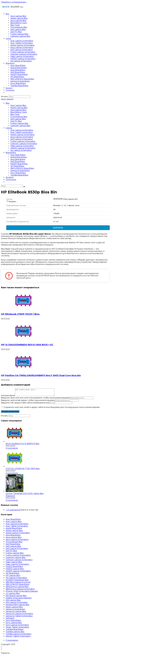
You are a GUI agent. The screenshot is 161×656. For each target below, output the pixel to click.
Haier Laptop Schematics (22, 146)
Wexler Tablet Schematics (18, 636)
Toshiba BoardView (19, 175)
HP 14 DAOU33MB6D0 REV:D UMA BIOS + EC (27, 344)
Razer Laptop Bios (14, 607)
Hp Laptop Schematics (21, 150)
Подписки (11, 179)
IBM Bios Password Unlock (18, 582)
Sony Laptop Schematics (17, 625)
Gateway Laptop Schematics (23, 143)
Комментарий (8, 395)
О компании (14, 510)
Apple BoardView (18, 157)
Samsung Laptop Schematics (19, 613)
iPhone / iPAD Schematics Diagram (22, 591)
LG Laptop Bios (13, 593)
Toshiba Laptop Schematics (18, 634)
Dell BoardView (17, 161)
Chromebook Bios (18, 117)
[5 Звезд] (62, 199)
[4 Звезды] (60, 199)
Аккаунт (10, 177)
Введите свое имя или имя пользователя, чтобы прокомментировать (35, 398)
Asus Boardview (17, 159)
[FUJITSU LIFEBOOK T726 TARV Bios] (14, 466)
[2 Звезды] (56, 199)
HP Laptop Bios (13, 575)
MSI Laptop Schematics (17, 602)
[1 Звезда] (54, 199)
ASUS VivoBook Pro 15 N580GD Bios (22, 443)
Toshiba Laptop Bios (15, 631)
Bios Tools (15, 114)
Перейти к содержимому (13, 2)
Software (10, 618)
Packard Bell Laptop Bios (17, 605)
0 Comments (12, 448)
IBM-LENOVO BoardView (22, 168)
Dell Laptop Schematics (21, 139)
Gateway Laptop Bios (20, 125)
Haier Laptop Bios (14, 562)
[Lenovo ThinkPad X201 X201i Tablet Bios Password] (14, 491)
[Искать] (24, 186)
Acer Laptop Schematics (21, 130)
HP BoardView (17, 166)
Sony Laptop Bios (14, 622)
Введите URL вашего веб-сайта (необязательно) (25, 403)
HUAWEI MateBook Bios (17, 580)
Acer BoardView (17, 155)
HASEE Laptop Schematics (22, 148)
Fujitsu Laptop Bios (19, 123)
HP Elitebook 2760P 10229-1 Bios (20, 314)
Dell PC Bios (16, 121)
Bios (7, 103)
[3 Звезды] (58, 199)
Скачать (58, 227)
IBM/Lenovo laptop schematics (20, 589)
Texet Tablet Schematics (17, 627)
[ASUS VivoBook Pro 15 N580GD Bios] (14, 441)
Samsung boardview (20, 170)
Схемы (9, 128)
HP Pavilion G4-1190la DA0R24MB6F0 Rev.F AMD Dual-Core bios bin (41, 375)
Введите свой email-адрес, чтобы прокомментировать (28, 400)
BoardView (11, 152)
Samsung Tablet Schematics (19, 616)
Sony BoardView (18, 173)
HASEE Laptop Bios (15, 569)
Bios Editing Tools (18, 112)
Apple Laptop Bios (18, 108)
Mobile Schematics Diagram (19, 598)
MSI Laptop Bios (13, 600)
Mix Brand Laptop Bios (16, 596)
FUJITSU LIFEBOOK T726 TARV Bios (23, 468)
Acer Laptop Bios (18, 105)
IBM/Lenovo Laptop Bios (17, 587)
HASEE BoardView (19, 164)
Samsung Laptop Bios (16, 611)
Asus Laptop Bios (18, 110)
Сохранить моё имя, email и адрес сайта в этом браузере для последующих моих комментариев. (52, 407)
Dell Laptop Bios (18, 119)
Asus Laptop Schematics (21, 137)
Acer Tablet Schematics (21, 132)
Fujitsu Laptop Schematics (22, 141)
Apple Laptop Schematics (22, 134)
